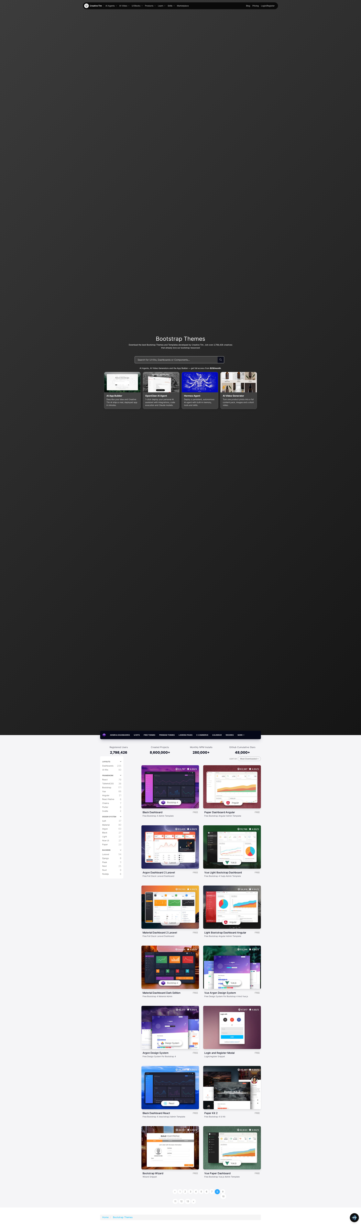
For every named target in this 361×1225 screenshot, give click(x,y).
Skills (170, 6)
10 (223, 1196)
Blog (248, 6)
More (240, 735)
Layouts (106, 762)
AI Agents (110, 6)
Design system (109, 817)
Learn (160, 6)
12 (181, 1201)
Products (149, 6)
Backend (106, 850)
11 (175, 1201)
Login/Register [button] (268, 6)
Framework (107, 775)
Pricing (255, 6)
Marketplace (183, 6)
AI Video (123, 6)
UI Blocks (136, 6)
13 (188, 1201)
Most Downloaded (248, 758)
